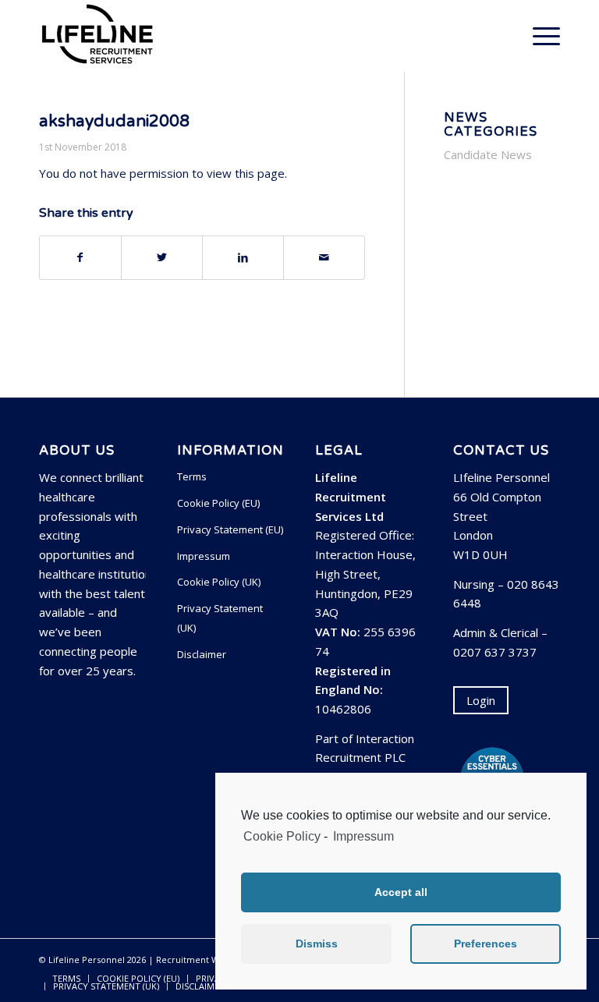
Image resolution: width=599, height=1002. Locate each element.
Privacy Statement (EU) (230, 529)
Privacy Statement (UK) (220, 618)
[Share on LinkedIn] (243, 257)
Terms (192, 476)
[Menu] (538, 36)
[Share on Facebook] (80, 257)
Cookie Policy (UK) (219, 582)
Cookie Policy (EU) (218, 503)
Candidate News (488, 154)
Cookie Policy (282, 836)
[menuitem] (66, 979)
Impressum (363, 836)
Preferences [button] (485, 943)
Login (480, 700)
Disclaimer (201, 654)
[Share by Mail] (324, 257)
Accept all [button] (400, 892)
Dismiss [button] (317, 943)
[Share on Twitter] (162, 257)
